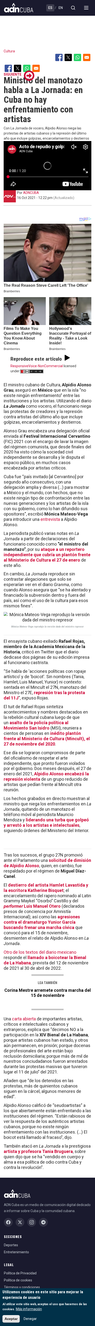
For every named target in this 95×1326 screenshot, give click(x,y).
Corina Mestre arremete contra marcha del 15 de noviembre (47, 993)
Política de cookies (18, 1280)
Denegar (30, 1319)
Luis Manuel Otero (32, 906)
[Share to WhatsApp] (77, 57)
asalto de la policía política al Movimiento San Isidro (36, 725)
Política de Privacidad (20, 1273)
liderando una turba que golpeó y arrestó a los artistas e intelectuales (46, 822)
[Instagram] (31, 1222)
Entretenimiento (16, 1252)
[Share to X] (68, 57)
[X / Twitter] (20, 1222)
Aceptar (11, 1319)
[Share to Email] (86, 57)
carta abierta (24, 1018)
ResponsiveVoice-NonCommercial (36, 366)
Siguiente (12, 74)
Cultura (9, 51)
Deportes (11, 1245)
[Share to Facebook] (59, 57)
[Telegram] (43, 1222)
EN (60, 8)
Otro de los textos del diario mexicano (40, 952)
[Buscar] (73, 7)
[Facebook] (8, 1222)
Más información (29, 1309)
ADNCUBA (31, 193)
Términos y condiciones (22, 1287)
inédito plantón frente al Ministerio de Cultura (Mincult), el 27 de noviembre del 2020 (47, 738)
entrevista (50, 519)
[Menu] (86, 8)
